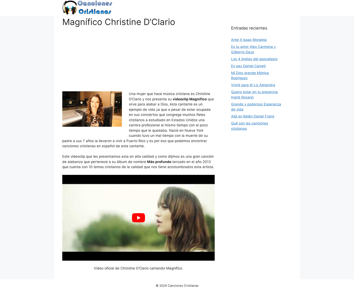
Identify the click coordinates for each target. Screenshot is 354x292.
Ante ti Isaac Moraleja (249, 40)
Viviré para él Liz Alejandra (253, 85)
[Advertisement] (138, 55)
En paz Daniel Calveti (248, 66)
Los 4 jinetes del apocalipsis (254, 59)
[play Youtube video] (138, 217)
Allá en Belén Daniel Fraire (252, 116)
